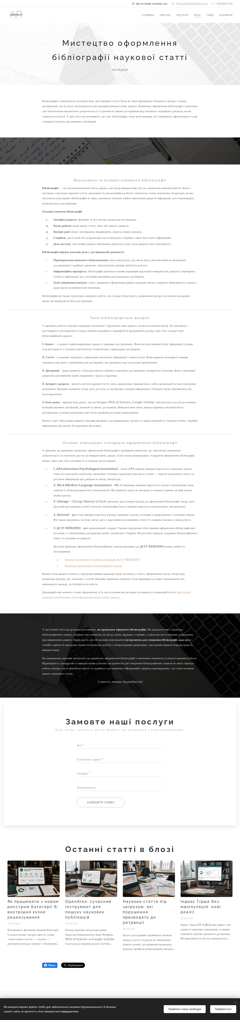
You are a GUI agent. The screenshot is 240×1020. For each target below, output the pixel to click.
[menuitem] (149, 15)
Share (52, 965)
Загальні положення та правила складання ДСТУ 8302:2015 (102, 559)
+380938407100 (223, 3)
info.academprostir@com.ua (192, 3)
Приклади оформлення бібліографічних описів (93, 565)
